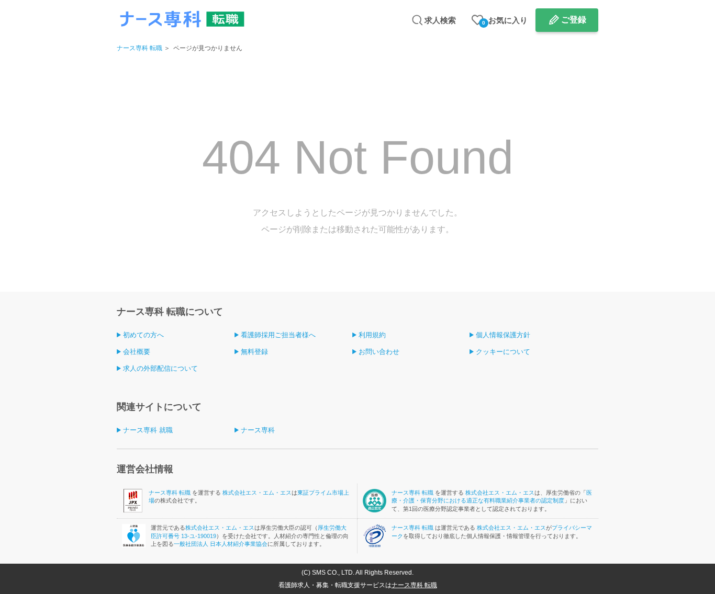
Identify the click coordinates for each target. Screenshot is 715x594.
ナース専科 (258, 430)
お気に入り (505, 21)
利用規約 (372, 335)
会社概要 (136, 352)
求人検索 (440, 20)
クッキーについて (503, 352)
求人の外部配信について (160, 368)
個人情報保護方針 (503, 335)
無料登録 (254, 352)
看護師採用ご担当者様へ (278, 335)
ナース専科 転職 (139, 48)
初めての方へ (143, 335)
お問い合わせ (379, 352)
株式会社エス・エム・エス (257, 492)
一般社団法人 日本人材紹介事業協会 (220, 544)
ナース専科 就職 (148, 430)
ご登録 (573, 19)
